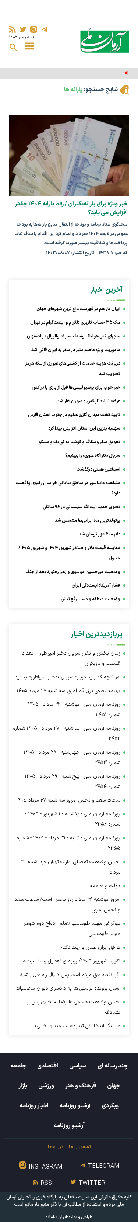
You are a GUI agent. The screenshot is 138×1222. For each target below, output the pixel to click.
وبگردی (110, 1105)
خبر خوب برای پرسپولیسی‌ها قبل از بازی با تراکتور (76, 387)
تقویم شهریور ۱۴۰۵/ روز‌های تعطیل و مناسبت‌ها (70, 961)
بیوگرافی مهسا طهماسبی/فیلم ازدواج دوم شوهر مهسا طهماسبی (72, 929)
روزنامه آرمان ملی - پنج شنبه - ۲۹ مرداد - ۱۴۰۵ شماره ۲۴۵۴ (72, 782)
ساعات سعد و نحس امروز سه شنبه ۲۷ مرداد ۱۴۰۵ (68, 800)
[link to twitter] (23, 29)
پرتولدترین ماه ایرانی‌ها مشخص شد (87, 520)
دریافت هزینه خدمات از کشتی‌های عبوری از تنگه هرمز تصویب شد (72, 368)
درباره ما (55, 1146)
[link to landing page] (104, 40)
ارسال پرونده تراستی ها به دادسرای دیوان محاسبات (68, 988)
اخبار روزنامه (34, 1105)
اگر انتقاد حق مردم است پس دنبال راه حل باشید (70, 975)
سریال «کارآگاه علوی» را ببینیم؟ (92, 455)
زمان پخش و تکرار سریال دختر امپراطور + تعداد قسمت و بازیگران (71, 658)
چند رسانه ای (113, 1066)
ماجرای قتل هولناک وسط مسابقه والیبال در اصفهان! (72, 336)
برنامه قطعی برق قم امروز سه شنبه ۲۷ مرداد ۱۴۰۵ (68, 691)
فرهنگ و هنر (80, 1086)
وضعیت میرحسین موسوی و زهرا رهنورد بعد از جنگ (73, 572)
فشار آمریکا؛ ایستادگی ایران (96, 585)
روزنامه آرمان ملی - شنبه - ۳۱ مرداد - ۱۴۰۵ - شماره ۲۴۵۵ (68, 843)
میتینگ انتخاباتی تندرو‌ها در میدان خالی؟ (77, 1026)
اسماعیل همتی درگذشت (98, 469)
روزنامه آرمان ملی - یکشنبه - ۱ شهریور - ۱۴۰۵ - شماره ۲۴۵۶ (72, 819)
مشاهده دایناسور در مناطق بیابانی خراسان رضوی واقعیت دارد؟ (67, 488)
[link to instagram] (33, 29)
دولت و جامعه (105, 886)
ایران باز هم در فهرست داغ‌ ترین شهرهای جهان (78, 309)
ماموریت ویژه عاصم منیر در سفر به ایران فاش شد (75, 350)
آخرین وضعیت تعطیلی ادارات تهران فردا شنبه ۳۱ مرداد (70, 867)
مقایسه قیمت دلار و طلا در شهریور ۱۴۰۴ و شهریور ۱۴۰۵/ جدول (69, 553)
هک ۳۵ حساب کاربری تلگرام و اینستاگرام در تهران (75, 322)
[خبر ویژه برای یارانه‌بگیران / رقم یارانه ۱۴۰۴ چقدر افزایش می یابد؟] (69, 155)
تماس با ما (80, 1146)
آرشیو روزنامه (75, 1105)
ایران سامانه (56, 1217)
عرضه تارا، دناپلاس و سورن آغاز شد (88, 401)
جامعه (18, 1066)
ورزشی (46, 1086)
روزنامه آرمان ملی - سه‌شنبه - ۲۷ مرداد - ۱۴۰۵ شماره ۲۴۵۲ (66, 734)
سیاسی (77, 1066)
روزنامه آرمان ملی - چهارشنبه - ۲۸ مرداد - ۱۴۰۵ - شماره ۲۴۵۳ (70, 758)
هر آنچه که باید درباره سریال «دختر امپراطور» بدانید (67, 677)
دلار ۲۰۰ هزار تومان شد (99, 534)
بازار (22, 1086)
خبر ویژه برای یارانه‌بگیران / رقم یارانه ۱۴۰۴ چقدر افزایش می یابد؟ (71, 208)
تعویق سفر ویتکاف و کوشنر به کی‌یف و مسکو (79, 442)
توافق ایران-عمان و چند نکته (90, 947)
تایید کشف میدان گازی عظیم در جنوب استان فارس (74, 415)
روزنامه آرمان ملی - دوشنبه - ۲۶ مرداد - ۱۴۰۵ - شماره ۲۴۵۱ (72, 710)
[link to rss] (12, 29)
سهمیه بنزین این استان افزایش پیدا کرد (84, 428)
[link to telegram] (44, 29)
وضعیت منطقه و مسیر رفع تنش (90, 599)
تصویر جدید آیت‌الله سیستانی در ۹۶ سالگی (81, 507)
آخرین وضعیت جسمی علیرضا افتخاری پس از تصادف (73, 1007)
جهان (113, 1086)
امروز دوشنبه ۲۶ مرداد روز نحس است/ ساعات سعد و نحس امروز (67, 905)
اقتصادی (47, 1066)
